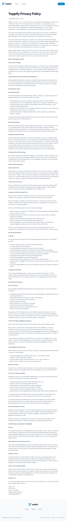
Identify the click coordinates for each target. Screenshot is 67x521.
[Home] (7, 4)
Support (40, 509)
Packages (24, 3)
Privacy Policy (62, 517)
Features (17, 3)
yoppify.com (41, 27)
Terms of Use (42, 50)
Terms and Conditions (45, 517)
